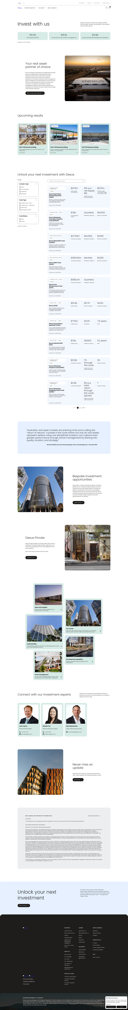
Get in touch (23, 905)
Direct (22, 187)
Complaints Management (29, 981)
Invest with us (68, 930)
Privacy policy (26, 984)
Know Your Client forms (69, 946)
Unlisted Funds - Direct (26, 203)
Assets (66, 935)
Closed (22, 221)
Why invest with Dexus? (35, 93)
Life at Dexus (96, 945)
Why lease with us (84, 933)
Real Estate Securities (26, 209)
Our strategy (68, 956)
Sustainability (82, 949)
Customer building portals (70, 979)
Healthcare (82, 942)
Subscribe (78, 779)
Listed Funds (24, 207)
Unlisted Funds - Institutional (27, 205)
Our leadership (69, 961)
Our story (67, 959)
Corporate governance (82, 957)
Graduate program (98, 949)
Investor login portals (70, 976)
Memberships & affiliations (69, 968)
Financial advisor (25, 189)
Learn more (78, 502)
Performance (82, 954)
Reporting (81, 952)
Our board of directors (68, 964)
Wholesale (23, 193)
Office (80, 935)
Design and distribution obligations (68, 941)
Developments (68, 937)
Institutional (24, 191)
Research (95, 930)
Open (22, 219)
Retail (80, 937)
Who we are (68, 954)
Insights (95, 935)
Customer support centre (69, 983)
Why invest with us (70, 933)
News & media (97, 933)
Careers (95, 943)
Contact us (31, 557)
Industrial (81, 940)
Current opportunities (99, 947)
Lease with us (82, 930)
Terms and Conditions (28, 979)
